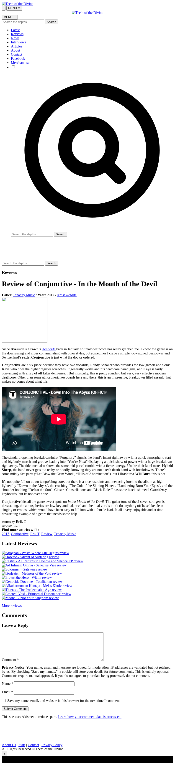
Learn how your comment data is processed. (89, 717)
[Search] (3, 8)
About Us (9, 745)
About (15, 50)
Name (7, 683)
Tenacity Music (24, 295)
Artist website (67, 295)
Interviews (18, 42)
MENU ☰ (14, 8)
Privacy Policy (51, 745)
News (15, 38)
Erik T (34, 534)
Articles (16, 46)
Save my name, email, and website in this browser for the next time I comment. (64, 701)
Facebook (18, 58)
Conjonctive (19, 534)
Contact (16, 54)
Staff (21, 745)
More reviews (12, 606)
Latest (15, 30)
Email (7, 692)
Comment (10, 660)
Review (46, 534)
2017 (5, 534)
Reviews (17, 34)
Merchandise (20, 63)
